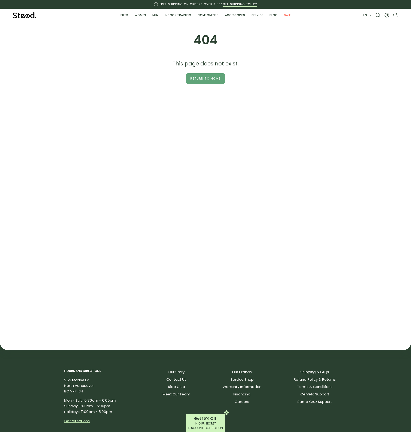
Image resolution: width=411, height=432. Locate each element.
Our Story (176, 371)
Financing (241, 394)
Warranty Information (242, 386)
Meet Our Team (176, 394)
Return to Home (205, 78)
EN (365, 15)
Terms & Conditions (314, 386)
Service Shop (242, 379)
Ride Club (176, 386)
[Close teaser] (226, 412)
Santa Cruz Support (314, 401)
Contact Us (176, 379)
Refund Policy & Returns (315, 379)
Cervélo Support (314, 394)
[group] (205, 4)
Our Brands (242, 371)
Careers (242, 401)
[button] (178, 15)
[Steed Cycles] (24, 15)
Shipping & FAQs (314, 371)
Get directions (77, 420)
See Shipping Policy (240, 4)
